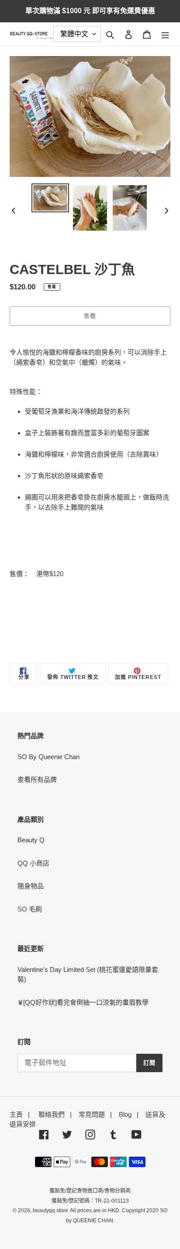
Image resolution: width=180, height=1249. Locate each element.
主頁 (16, 1114)
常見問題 (92, 1114)
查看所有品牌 (37, 779)
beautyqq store (50, 1210)
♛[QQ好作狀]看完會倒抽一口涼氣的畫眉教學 (83, 1002)
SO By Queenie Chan (48, 756)
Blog (125, 1114)
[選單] (165, 34)
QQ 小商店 (33, 863)
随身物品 (30, 886)
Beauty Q (31, 840)
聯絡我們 (51, 1114)
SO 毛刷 (29, 909)
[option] (50, 198)
